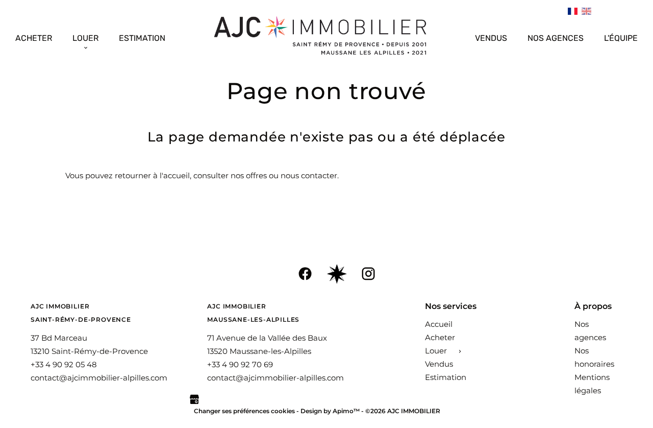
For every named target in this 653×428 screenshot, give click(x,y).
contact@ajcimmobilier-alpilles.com (99, 378)
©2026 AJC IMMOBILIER (402, 411)
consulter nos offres (230, 175)
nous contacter (309, 175)
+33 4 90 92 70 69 (240, 364)
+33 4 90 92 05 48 (64, 364)
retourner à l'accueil (152, 175)
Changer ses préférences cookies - (247, 411)
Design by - (332, 411)
